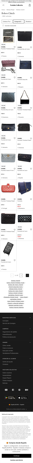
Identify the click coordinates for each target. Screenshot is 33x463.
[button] (30, 5)
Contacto (5, 364)
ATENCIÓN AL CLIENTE (9, 358)
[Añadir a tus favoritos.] (15, 47)
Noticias (5, 383)
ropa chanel (24, 297)
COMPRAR (5, 329)
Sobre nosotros (7, 373)
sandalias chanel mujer (15, 295)
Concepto (5, 321)
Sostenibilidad (7, 375)
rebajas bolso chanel (15, 289)
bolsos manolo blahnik (16, 307)
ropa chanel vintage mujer (15, 301)
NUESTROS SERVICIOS (9, 317)
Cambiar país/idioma (16, 460)
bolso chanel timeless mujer (16, 283)
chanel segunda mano (16, 287)
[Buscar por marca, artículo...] (3, 5)
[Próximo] (21, 275)
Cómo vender (7, 345)
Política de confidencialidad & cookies (15, 409)
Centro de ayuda (8, 362)
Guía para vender (8, 351)
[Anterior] (12, 275)
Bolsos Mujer (10, 10)
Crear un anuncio (8, 348)
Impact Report (7, 378)
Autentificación (7, 334)
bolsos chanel (15, 281)
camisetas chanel (15, 299)
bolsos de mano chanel (15, 285)
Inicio (3, 10)
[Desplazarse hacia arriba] (27, 275)
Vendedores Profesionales (10, 353)
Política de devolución (9, 337)
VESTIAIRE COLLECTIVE (10, 369)
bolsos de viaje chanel (16, 291)
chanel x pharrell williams (16, 303)
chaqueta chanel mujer (11, 297)
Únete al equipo (7, 380)
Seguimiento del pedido (10, 332)
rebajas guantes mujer (15, 305)
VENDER (5, 342)
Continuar (16, 456)
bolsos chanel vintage (16, 293)
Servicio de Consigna (9, 323)
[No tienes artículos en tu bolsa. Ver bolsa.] (30, 5)
